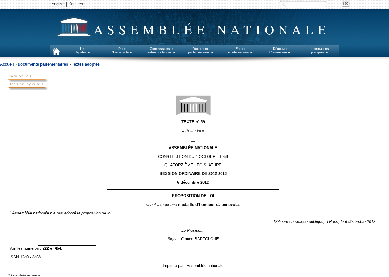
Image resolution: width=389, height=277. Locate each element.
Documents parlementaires (43, 64)
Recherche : (284, 4)
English (57, 4)
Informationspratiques (320, 50)
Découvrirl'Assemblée (278, 50)
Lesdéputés (81, 50)
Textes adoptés (86, 64)
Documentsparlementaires (199, 50)
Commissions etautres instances (160, 50)
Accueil (7, 64)
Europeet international (238, 50)
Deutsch (75, 4)
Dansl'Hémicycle (120, 50)
